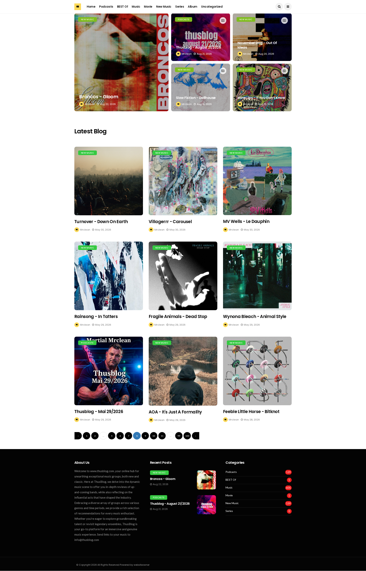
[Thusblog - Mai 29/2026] (108, 371)
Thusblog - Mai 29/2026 (98, 412)
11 (162, 435)
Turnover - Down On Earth (101, 222)
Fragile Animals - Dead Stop (178, 317)
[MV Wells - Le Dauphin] (257, 181)
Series (179, 7)
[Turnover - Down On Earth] (108, 181)
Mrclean (90, 104)
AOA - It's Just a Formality (175, 412)
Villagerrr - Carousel (170, 222)
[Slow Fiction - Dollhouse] (200, 87)
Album (192, 7)
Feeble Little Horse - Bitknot (251, 412)
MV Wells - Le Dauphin (246, 221)
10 (153, 435)
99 (178, 435)
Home (91, 7)
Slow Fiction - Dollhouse (196, 97)
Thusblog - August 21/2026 (198, 47)
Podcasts (106, 7)
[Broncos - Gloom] (121, 62)
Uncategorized (211, 7)
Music (136, 7)
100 (187, 435)
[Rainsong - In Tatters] (108, 276)
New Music (163, 7)
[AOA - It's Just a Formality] (183, 371)
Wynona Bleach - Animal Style (254, 317)
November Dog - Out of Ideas (257, 45)
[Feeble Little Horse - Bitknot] (257, 371)
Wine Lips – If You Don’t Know (261, 97)
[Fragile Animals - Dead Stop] (183, 276)
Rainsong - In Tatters (96, 317)
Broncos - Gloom (98, 96)
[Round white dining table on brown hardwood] (206, 479)
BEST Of (122, 7)
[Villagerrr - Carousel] (183, 181)
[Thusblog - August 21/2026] (200, 37)
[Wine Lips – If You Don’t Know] (262, 87)
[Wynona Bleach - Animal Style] (257, 276)
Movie (148, 7)
